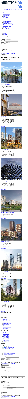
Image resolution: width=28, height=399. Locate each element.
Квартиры (5, 12)
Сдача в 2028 (6, 341)
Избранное (5, 17)
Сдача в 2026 (6, 338)
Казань (4, 27)
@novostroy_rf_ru (9, 348)
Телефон (3, 42)
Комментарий (4, 49)
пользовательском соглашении (8, 53)
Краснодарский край (8, 24)
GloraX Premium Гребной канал (8, 212)
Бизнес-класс (6, 334)
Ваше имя (3, 39)
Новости (5, 16)
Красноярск (6, 324)
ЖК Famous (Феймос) (6, 181)
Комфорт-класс (6, 332)
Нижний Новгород (7, 23)
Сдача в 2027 (6, 340)
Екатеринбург (6, 22)
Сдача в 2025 (6, 337)
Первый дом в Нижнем (6, 241)
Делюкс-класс (6, 336)
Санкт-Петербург (7, 21)
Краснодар (5, 328)
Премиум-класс (6, 335)
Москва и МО (6, 20)
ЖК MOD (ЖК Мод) (5, 301)
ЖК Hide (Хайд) (4, 116)
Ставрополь (6, 28)
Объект (3, 40)
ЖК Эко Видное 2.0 (5, 84)
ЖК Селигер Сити (5, 149)
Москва (5, 319)
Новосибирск (6, 322)
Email (2, 43)
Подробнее (3, 93)
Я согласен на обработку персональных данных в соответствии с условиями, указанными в (13, 52)
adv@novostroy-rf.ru (9, 347)
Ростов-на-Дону (7, 26)
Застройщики (6, 15)
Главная (5, 33)
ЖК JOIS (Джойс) (5, 271)
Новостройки (6, 14)
